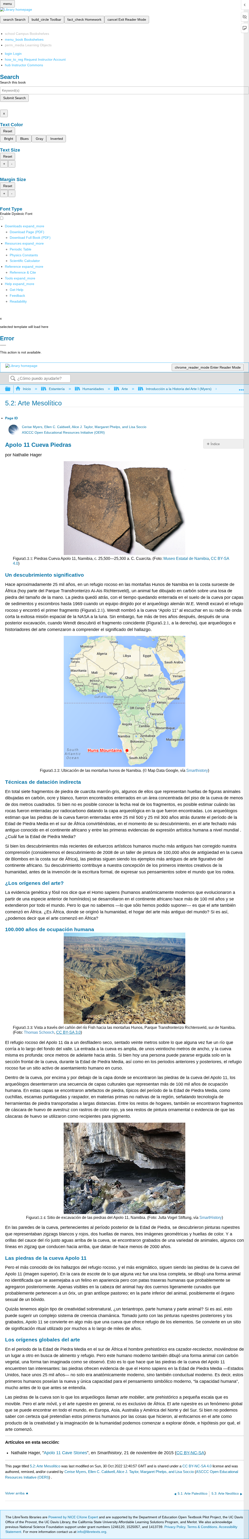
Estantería (56, 389)
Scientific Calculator (25, 261)
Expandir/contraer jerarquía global (10, 389)
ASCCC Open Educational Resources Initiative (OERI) (63, 432)
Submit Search (14, 98)
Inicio (27, 389)
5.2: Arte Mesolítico (45, 1466)
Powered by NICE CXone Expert (73, 1517)
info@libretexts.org (91, 1532)
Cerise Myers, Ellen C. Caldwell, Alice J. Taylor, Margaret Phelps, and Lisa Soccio (84, 427)
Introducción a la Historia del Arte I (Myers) (178, 389)
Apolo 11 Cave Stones (65, 1452)
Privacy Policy (174, 1527)
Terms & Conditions (202, 1527)
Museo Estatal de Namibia (186, 558)
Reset (7, 131)
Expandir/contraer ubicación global (241, 388)
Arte (125, 389)
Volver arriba (15, 1493)
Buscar (13, 378)
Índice (215, 444)
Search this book (13, 82)
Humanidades (93, 389)
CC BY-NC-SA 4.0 (197, 1466)
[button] (17, 295)
